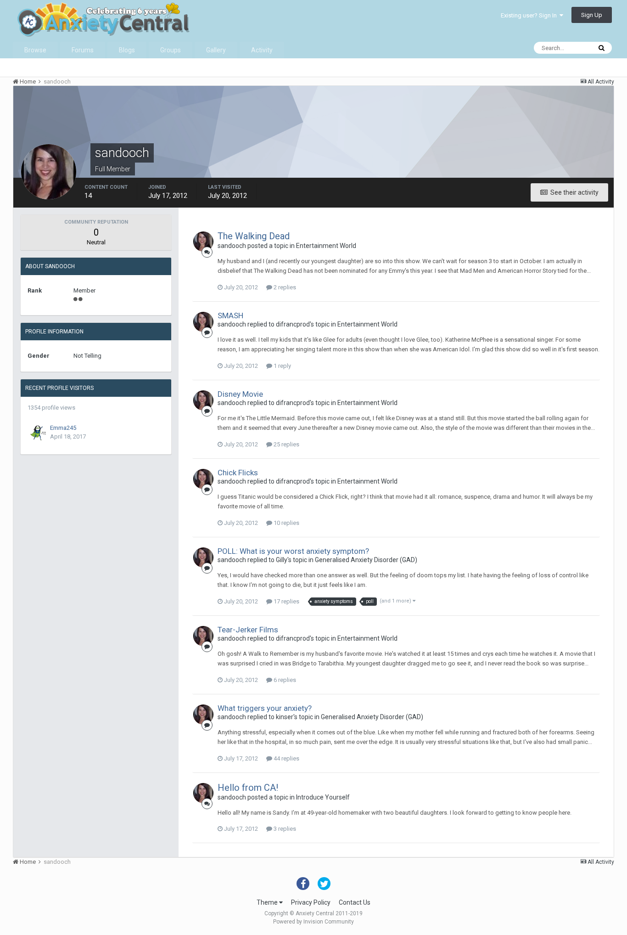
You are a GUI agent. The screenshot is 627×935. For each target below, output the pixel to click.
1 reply (281, 365)
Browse (35, 50)
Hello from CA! (248, 787)
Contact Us (354, 902)
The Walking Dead (254, 236)
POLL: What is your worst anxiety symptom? (293, 551)
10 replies (285, 522)
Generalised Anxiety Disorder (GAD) (366, 559)
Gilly (281, 559)
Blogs (127, 50)
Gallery (216, 50)
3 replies (284, 828)
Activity (262, 50)
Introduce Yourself (323, 797)
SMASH (230, 315)
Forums (83, 50)
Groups (170, 50)
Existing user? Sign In (530, 15)
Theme (268, 902)
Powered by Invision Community (313, 921)
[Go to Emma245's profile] (38, 433)
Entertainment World (326, 245)
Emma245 (63, 427)
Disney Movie (240, 394)
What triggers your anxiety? (265, 708)
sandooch (232, 245)
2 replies (284, 287)
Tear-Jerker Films (248, 629)
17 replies (285, 601)
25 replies (285, 444)
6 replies (284, 679)
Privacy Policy (310, 902)
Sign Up (591, 14)
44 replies (285, 758)
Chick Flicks (238, 472)
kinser (284, 717)
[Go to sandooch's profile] (203, 241)
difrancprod (293, 324)
